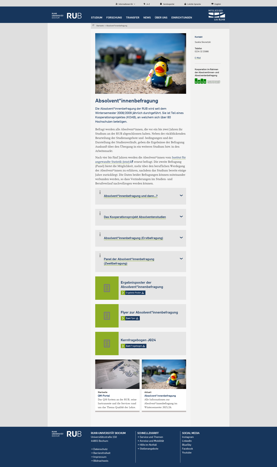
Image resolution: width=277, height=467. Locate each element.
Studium (96, 17)
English (218, 4)
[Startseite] (67, 14)
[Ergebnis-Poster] (140, 288)
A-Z (148, 4)
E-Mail (198, 57)
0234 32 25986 (202, 51)
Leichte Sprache (194, 4)
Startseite (100, 26)
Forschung (114, 17)
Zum (140, 315)
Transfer (132, 17)
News (147, 17)
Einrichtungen (181, 17)
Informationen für (125, 4)
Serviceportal (168, 4)
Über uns (161, 17)
